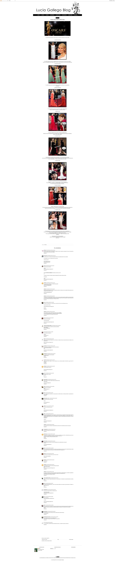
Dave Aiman (45, 255)
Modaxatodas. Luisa (46, 398)
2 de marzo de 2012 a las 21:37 (50, 464)
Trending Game (46, 429)
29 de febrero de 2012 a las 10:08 (51, 353)
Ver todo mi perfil (40, 550)
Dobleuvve (45, 250)
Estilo (44, 413)
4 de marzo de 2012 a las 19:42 (51, 511)
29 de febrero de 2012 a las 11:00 (50, 366)
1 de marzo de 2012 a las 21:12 (49, 413)
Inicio (58, 539)
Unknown (45, 366)
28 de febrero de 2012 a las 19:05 (50, 311)
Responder (45, 263)
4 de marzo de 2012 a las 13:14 (49, 483)
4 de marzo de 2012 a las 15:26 (52, 489)
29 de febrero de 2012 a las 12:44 (49, 373)
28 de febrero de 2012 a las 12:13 (51, 255)
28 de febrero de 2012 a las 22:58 (56, 325)
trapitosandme (46, 379)
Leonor (45, 265)
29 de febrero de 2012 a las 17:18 (52, 379)
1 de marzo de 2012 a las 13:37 (49, 392)
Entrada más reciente (44, 539)
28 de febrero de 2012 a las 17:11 (51, 282)
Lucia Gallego (46, 557)
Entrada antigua (71, 539)
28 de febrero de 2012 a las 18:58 (49, 302)
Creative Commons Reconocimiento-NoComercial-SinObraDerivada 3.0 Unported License (64, 557)
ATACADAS (45, 353)
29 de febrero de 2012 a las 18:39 (50, 386)
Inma (44, 392)
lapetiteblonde (45, 511)
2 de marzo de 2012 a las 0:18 (51, 429)
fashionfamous (46, 489)
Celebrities (45, 244)
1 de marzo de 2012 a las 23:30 (50, 424)
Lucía (44, 373)
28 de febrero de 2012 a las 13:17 (57, 272)
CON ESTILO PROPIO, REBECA (48, 325)
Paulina (45, 453)
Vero (44, 496)
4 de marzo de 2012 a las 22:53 (48, 522)
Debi (44, 483)
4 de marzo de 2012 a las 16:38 (49, 496)
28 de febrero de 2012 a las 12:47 (50, 265)
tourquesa (45, 282)
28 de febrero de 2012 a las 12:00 (51, 250)
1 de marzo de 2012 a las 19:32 (53, 398)
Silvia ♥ (45, 386)
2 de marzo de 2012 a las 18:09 (50, 453)
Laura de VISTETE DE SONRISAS (48, 272)
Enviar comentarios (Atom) (48, 540)
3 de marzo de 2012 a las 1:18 (50, 471)
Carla (44, 302)
